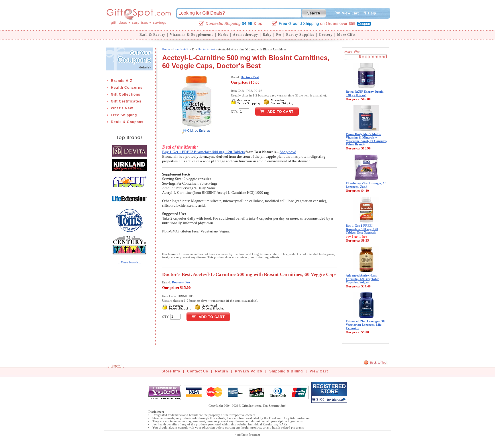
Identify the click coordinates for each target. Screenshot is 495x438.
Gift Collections (125, 94)
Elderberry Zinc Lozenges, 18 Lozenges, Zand (366, 184)
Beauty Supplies (300, 35)
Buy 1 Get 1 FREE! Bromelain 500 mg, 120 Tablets (203, 152)
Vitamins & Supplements (191, 35)
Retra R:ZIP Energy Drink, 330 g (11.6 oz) (365, 93)
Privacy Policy (248, 371)
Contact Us (197, 371)
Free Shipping (124, 115)
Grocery (326, 35)
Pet (279, 35)
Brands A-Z (121, 81)
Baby (267, 35)
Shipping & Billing (286, 371)
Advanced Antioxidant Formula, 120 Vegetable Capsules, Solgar (362, 279)
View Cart (319, 371)
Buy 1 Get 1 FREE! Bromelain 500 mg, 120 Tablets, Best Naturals (362, 229)
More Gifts (346, 35)
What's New (122, 108)
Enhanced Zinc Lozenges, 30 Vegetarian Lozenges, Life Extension (365, 324)
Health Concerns (127, 88)
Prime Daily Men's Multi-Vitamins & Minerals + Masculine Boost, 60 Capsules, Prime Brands (366, 139)
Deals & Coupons (127, 122)
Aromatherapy (245, 35)
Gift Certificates (126, 101)
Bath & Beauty (152, 35)
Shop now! (288, 152)
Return (221, 371)
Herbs (223, 35)
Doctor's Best (206, 49)
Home (166, 49)
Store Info (171, 371)
